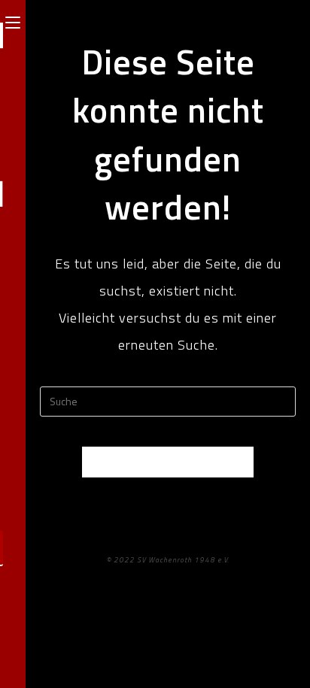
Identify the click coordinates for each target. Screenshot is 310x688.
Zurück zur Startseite (168, 461)
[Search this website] (168, 399)
